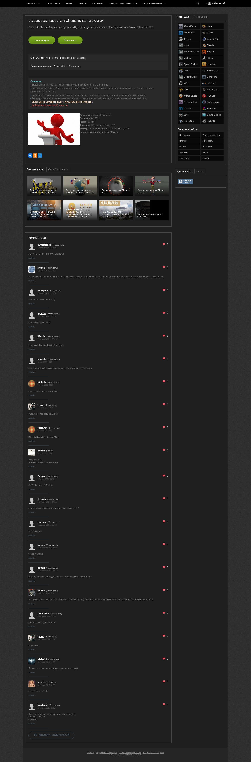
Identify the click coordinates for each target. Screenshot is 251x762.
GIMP (210, 32)
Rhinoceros (212, 70)
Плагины (183, 141)
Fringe (41, 476)
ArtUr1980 (43, 613)
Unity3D (211, 121)
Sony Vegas (213, 102)
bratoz (41, 450)
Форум (69, 3)
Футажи (182, 147)
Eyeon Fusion (190, 64)
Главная (90, 753)
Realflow (211, 83)
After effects (190, 26)
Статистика (51, 3)
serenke (42, 359)
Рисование (97, 3)
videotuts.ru (32, 3)
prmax (41, 545)
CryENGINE (190, 121)
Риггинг (132, 27)
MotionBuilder (190, 77)
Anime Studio (190, 96)
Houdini (210, 51)
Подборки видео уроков (122, 3)
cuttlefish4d (45, 244)
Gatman (42, 522)
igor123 (42, 313)
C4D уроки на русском (83, 27)
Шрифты (206, 158)
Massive (188, 108)
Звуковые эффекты (211, 135)
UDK (186, 115)
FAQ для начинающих (153, 3)
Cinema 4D (33, 27)
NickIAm (42, 382)
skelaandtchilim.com (101, 115)
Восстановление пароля (153, 753)
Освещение (63, 27)
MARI (186, 89)
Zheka (41, 590)
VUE (186, 83)
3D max (187, 39)
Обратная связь (110, 753)
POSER (211, 96)
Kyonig (42, 499)
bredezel (42, 705)
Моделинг (102, 27)
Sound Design (214, 115)
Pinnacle (211, 108)
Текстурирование (118, 27)
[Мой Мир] (40, 155)
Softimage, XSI (191, 51)
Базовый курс (48, 27)
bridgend (43, 290)
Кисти (205, 152)
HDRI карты (208, 141)
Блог (81, 3)
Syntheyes (212, 89)
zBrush (210, 58)
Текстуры (183, 152)
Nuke (209, 26)
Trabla (41, 267)
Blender (210, 45)
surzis (41, 682)
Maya (186, 45)
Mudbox (187, 58)
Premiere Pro (190, 102)
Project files (184, 158)
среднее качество (76, 58)
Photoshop (189, 32)
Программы (184, 135)
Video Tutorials (135, 755)
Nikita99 (42, 659)
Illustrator (211, 64)
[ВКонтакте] (30, 155)
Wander (42, 336)
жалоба (31, 258)
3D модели (207, 147)
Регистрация (135, 753)
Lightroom (212, 77)
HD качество (73, 66)
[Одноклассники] (35, 155)
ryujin (41, 405)
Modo (186, 70)
